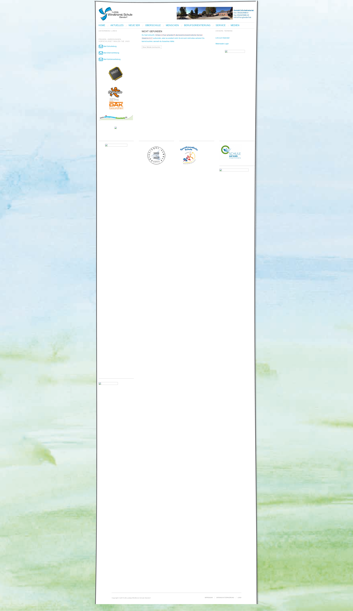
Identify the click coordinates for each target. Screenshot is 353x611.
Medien (235, 25)
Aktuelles (117, 25)
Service (221, 25)
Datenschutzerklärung (225, 597)
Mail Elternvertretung (111, 52)
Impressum (209, 597)
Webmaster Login (222, 43)
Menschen (172, 25)
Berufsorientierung (197, 25)
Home (102, 25)
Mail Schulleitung (110, 46)
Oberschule (153, 25)
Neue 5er (134, 25)
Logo (239, 597)
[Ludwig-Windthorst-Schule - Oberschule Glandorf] (126, 13)
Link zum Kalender (223, 38)
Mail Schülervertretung (112, 59)
